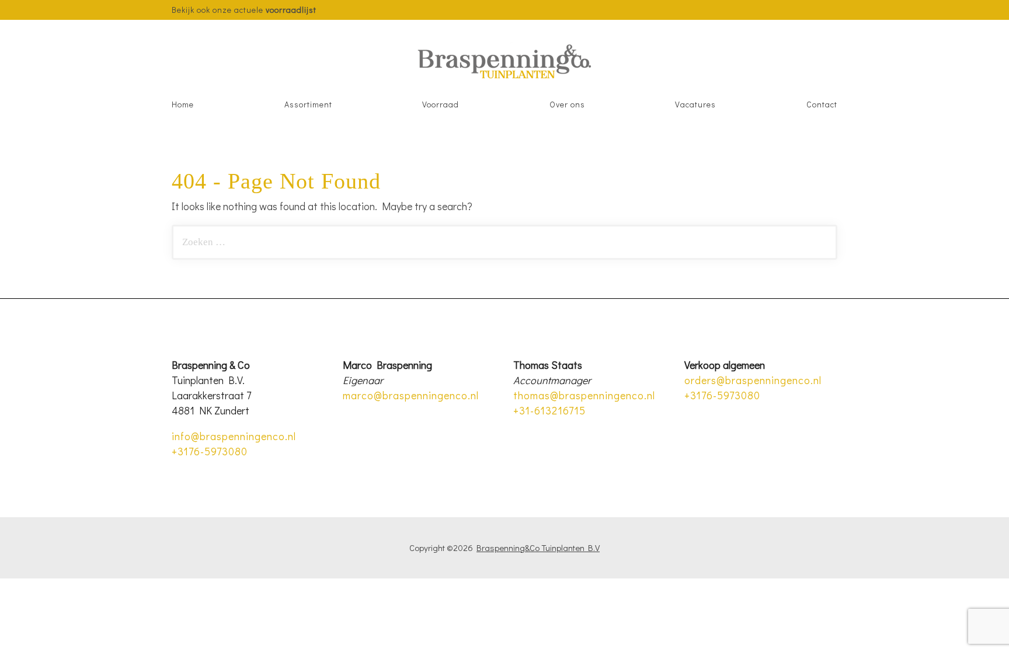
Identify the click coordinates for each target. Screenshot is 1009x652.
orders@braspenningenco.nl (753, 380)
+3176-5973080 (210, 451)
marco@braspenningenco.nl (411, 395)
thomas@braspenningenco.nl (584, 395)
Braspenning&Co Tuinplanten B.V (538, 547)
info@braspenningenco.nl (234, 436)
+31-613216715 (549, 410)
